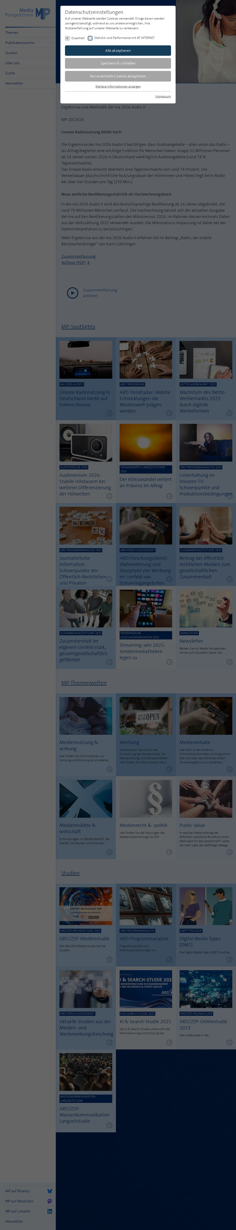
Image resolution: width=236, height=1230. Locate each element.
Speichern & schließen (118, 63)
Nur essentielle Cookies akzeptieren (118, 76)
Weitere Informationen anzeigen (118, 86)
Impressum (163, 96)
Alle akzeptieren (118, 50)
